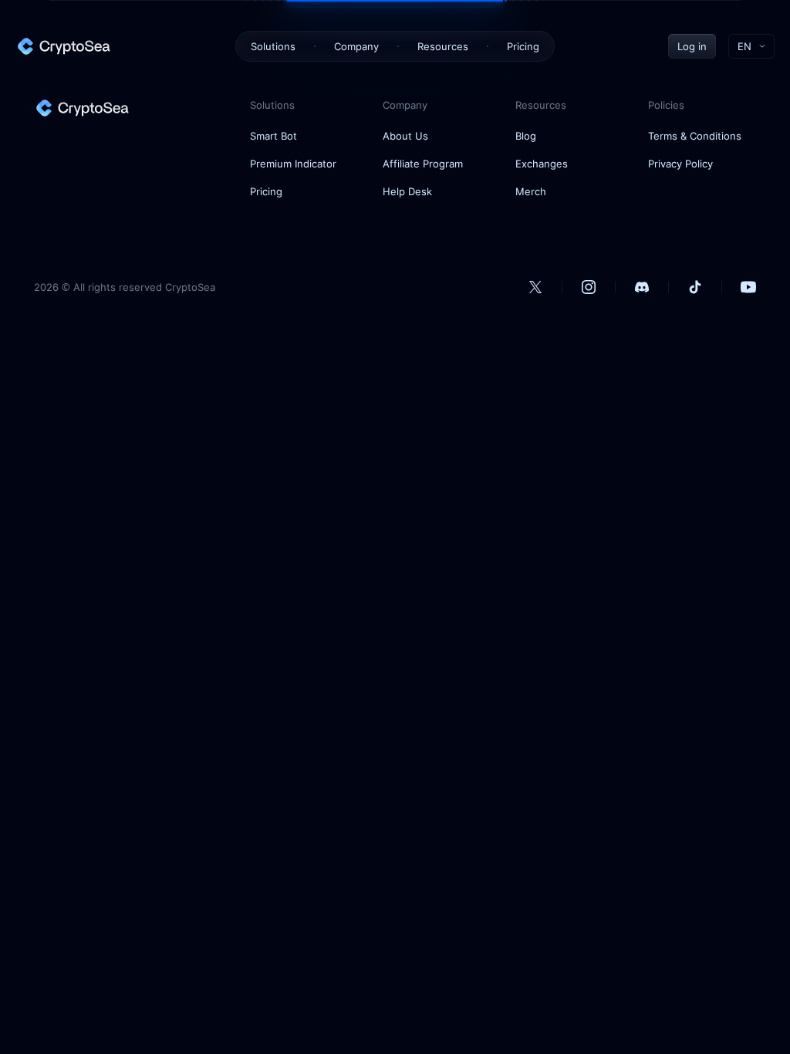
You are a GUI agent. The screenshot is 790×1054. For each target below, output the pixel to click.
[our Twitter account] (535, 287)
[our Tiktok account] (695, 287)
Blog (525, 136)
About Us (405, 136)
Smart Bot (273, 136)
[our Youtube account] (748, 287)
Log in (692, 46)
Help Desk (407, 191)
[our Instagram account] (588, 287)
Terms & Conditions (694, 136)
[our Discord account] (642, 287)
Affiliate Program (423, 163)
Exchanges (541, 163)
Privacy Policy (680, 163)
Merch (530, 191)
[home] (63, 46)
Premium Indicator (293, 163)
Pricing (523, 46)
